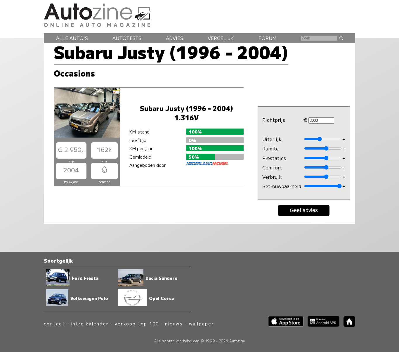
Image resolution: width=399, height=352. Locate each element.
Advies (174, 37)
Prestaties (274, 158)
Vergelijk (221, 37)
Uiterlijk (272, 139)
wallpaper (201, 323)
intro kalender (90, 323)
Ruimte (270, 148)
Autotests (126, 37)
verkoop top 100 (137, 323)
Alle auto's (72, 37)
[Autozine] (199, 14)
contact (54, 323)
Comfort (272, 167)
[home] (347, 325)
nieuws (174, 323)
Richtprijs (273, 120)
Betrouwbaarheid (281, 186)
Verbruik (272, 177)
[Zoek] (341, 38)
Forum (268, 37)
